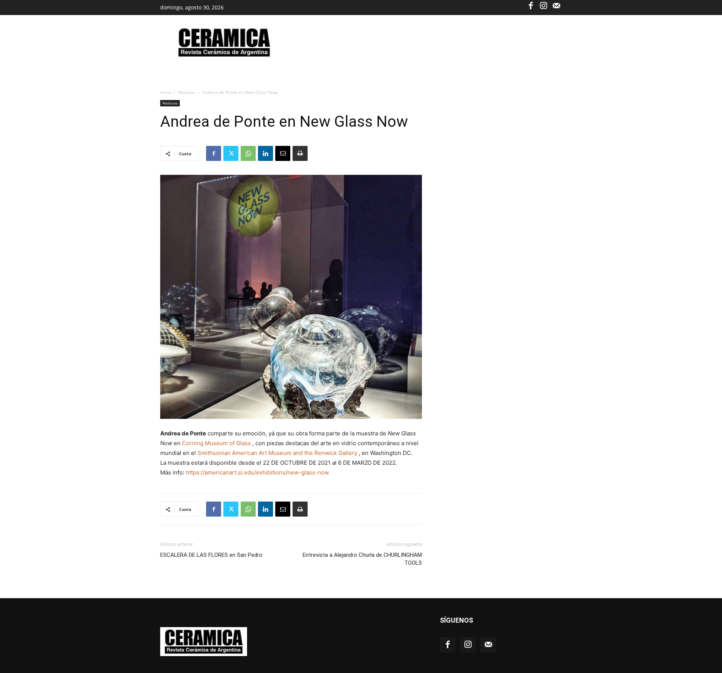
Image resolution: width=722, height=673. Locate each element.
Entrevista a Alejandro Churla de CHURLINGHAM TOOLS (362, 559)
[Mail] (556, 5)
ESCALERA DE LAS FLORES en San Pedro (211, 555)
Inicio (165, 92)
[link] (216, 443)
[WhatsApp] (248, 153)
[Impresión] (300, 153)
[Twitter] (230, 153)
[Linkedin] (265, 153)
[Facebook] (530, 5)
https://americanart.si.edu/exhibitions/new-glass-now (257, 472)
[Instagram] (543, 5)
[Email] (282, 153)
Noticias (186, 92)
